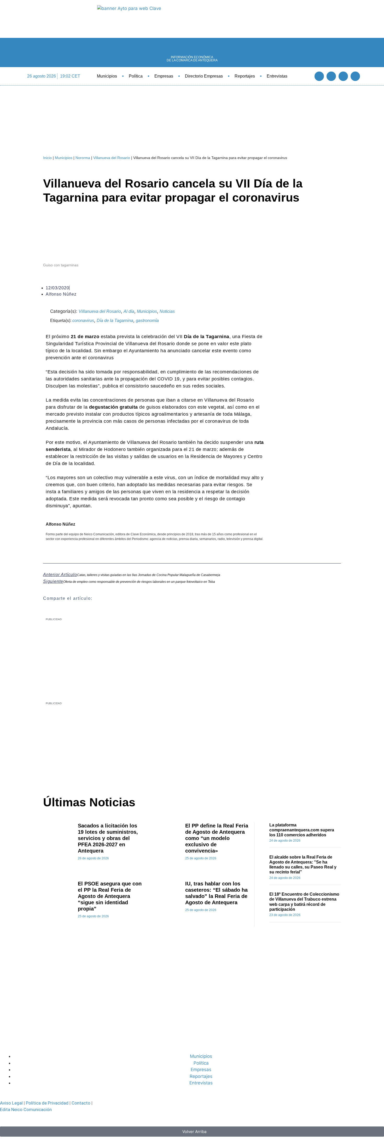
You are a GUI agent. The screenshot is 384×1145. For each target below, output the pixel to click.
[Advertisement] (178, 744)
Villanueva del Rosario (111, 158)
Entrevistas (277, 76)
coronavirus (83, 320)
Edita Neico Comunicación (26, 1109)
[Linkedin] (343, 76)
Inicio (47, 158)
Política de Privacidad (47, 1103)
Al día (129, 311)
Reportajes (245, 76)
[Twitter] (331, 76)
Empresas (163, 76)
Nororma (82, 158)
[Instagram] (355, 76)
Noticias (167, 311)
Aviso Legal (11, 1103)
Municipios (107, 76)
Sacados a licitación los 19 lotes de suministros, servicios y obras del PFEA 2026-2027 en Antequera (108, 838)
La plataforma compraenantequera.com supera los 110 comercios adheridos (301, 830)
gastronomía (147, 320)
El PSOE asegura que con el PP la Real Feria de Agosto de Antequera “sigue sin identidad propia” (110, 896)
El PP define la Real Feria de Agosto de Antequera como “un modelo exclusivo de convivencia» (216, 838)
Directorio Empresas (204, 76)
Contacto (81, 1103)
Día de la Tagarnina (115, 320)
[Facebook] (319, 76)
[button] (305, 76)
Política (136, 76)
